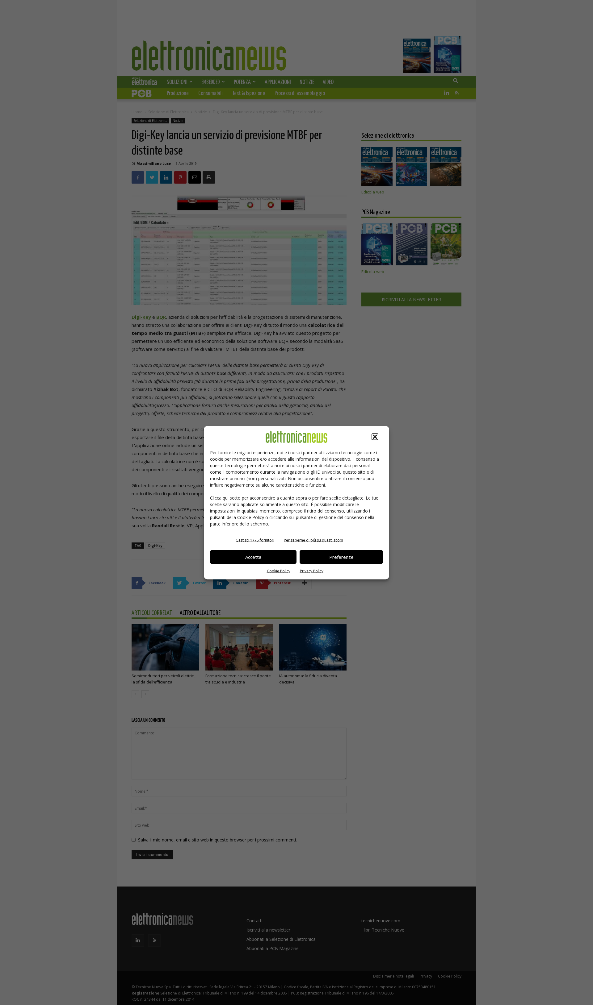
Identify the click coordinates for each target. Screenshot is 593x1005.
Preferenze (341, 557)
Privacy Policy (311, 570)
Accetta (253, 557)
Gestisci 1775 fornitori (255, 539)
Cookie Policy (278, 570)
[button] (375, 437)
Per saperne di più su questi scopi (313, 539)
